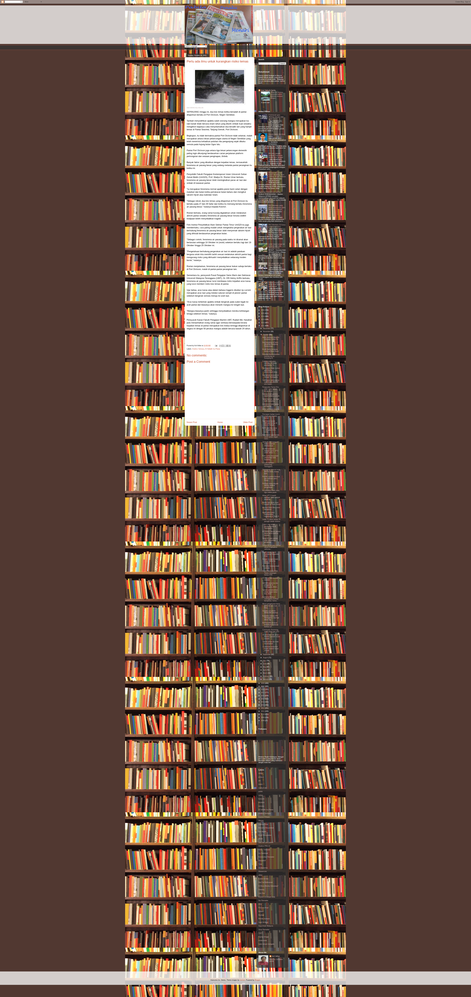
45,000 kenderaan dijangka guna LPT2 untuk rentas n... (270, 451)
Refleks (261, 911)
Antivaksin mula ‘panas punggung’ (270, 405)
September (267, 654)
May (265, 667)
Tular (260, 864)
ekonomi (261, 802)
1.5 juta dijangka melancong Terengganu (268, 464)
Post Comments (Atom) (224, 428)
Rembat (261, 915)
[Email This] (220, 346)
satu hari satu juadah (265, 842)
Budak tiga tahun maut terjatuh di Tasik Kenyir (271, 503)
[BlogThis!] (223, 346)
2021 (263, 326)
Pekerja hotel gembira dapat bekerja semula (270, 395)
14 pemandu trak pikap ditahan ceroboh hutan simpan (271, 636)
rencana (261, 806)
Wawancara (262, 871)
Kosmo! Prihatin (264, 817)
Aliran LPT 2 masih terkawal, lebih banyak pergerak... (271, 497)
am (259, 781)
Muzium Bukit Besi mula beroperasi (271, 508)
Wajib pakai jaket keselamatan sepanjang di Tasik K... (271, 514)
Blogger (257, 980)
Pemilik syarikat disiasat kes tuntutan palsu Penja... (271, 478)
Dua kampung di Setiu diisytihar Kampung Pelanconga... (270, 344)
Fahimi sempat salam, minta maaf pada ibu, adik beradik (276, 284)
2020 (263, 683)
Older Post (247, 422)
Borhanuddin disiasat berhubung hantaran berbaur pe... (270, 624)
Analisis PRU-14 (264, 846)
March (265, 673)
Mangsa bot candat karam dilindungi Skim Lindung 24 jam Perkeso (277, 174)
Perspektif (262, 860)
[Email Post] (216, 345)
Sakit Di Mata (263, 922)
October (266, 335)
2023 (263, 319)
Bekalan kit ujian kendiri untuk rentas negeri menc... (270, 437)
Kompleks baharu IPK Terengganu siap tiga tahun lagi (270, 618)
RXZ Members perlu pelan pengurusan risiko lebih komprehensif (276, 207)
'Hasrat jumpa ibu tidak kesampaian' (270, 642)
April (265, 670)
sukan (260, 795)
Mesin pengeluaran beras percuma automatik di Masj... (271, 606)
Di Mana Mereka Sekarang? (268, 886)
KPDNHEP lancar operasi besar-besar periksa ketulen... (271, 533)
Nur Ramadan (263, 900)
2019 (263, 686)
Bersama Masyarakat (266, 828)
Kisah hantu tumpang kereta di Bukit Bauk (270, 350)
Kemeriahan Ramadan (266, 857)
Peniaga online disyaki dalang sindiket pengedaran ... (270, 485)
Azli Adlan (276, 956)
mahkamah (262, 788)
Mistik (260, 839)
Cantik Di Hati (263, 879)
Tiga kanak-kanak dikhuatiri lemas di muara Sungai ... (269, 423)
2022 (263, 323)
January (266, 679)
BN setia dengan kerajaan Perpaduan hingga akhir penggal (275, 155)
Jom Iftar (261, 893)
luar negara (262, 831)
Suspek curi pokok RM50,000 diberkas (270, 612)
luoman (242, 980)
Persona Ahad (263, 908)
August (265, 657)
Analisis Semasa (198, 349)
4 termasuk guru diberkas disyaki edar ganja (276, 117)
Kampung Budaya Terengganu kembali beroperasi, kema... (270, 599)
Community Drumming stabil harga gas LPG (270, 631)
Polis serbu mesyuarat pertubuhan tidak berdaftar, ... (270, 458)
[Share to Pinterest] (230, 346)
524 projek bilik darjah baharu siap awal (276, 264)
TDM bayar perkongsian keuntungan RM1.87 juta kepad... (270, 382)
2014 (263, 702)
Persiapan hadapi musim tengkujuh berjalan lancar (271, 416)
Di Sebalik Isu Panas (212, 349)
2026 (263, 310)
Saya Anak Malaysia (265, 926)
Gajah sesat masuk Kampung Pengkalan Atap (270, 554)
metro (260, 784)
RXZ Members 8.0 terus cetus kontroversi (277, 226)
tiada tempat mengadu (266, 944)
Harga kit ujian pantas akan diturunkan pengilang (270, 540)
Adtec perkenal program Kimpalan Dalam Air (270, 338)
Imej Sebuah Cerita (268, 90)
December (267, 328)
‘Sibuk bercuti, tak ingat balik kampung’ (270, 400)
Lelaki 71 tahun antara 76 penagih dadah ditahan (271, 520)
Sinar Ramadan (263, 929)
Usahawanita (263, 868)
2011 (263, 711)
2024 (263, 316)
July (264, 661)
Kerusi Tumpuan (264, 850)
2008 (263, 720)
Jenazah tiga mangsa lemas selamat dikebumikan (270, 444)
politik (260, 791)
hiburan (261, 820)
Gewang (261, 889)
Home (220, 422)
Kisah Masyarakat (264, 835)
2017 (263, 692)
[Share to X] (225, 346)
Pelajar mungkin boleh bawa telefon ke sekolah (270, 561)
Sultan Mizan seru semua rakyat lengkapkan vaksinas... (271, 547)
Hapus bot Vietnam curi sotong (269, 192)
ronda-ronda (262, 940)
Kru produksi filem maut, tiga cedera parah (271, 491)
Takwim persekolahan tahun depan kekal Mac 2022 (270, 592)
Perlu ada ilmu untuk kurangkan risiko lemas (217, 61)
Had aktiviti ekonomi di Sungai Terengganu (270, 376)
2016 (263, 696)
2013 (263, 705)
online (260, 773)
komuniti (261, 799)
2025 (263, 313)
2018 (263, 689)
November (267, 331)
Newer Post (192, 422)
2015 (263, 699)
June (265, 664)
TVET (260, 933)
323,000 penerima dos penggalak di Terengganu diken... (270, 585)
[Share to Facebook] (227, 346)
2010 (263, 714)
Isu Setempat (263, 853)
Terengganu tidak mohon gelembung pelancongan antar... (271, 370)
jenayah (261, 777)
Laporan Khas (263, 824)
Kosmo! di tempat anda (266, 897)
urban (260, 875)
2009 (263, 717)
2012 (263, 708)
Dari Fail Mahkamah (265, 882)
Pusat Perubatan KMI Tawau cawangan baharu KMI (270, 573)
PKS (260, 904)
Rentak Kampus (264, 919)
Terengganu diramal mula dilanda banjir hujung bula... (271, 471)
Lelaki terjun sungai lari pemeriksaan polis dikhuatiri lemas (276, 246)
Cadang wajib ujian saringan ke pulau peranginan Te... (269, 363)
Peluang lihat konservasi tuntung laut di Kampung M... (271, 356)
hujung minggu (263, 937)
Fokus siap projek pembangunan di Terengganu (269, 526)
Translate (201, 49)
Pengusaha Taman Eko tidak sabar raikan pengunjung (270, 389)
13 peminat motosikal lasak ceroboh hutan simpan (270, 648)
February (266, 676)
